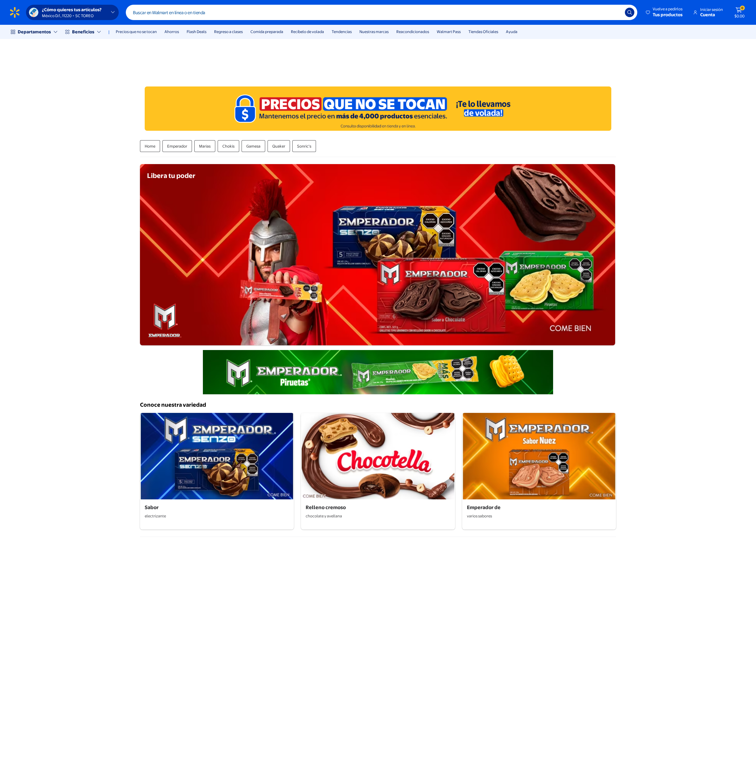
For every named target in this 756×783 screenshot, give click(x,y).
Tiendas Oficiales (483, 31)
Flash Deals (196, 31)
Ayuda (511, 31)
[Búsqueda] (629, 12)
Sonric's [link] (304, 146)
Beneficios (83, 32)
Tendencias (342, 31)
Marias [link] (205, 146)
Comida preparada (266, 31)
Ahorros (171, 31)
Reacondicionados (412, 31)
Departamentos (34, 32)
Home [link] (150, 146)
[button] (664, 12)
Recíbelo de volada (307, 31)
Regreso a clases (228, 31)
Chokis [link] (228, 146)
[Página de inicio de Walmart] (14, 12)
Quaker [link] (278, 146)
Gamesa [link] (253, 146)
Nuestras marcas (374, 31)
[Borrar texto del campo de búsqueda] (616, 12)
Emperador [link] (177, 146)
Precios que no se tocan (136, 31)
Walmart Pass (449, 31)
